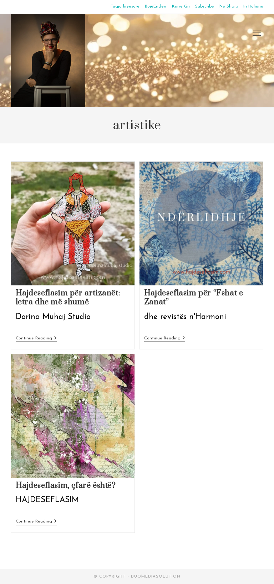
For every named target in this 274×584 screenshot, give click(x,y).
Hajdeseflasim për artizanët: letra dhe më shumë (68, 297)
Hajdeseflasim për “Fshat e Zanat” (193, 297)
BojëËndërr (156, 6)
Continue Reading (36, 339)
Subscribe (204, 6)
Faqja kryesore (125, 6)
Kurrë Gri (181, 6)
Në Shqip (228, 6)
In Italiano (253, 6)
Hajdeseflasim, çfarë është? (66, 485)
